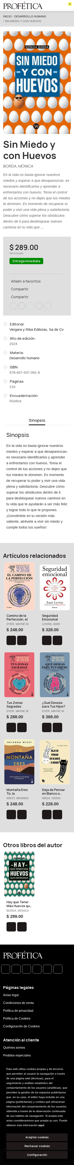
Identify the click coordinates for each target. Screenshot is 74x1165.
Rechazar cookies (37, 1146)
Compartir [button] (19, 289)
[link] (22, 640)
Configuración (37, 1155)
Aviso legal (11, 995)
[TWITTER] (26, 969)
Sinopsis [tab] (37, 420)
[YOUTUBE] (57, 969)
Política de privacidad (18, 1010)
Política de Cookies (16, 1018)
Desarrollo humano (30, 16)
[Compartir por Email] (39, 305)
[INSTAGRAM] (37, 969)
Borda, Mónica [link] (18, 166)
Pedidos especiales (17, 1055)
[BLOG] (47, 969)
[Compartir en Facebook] (13, 305)
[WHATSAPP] (5, 969)
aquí (41, 1125)
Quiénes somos (14, 1047)
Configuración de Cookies (21, 1026)
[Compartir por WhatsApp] (30, 305)
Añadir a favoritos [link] (26, 281)
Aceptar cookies (37, 1137)
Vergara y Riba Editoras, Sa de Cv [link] (36, 330)
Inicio (7, 16)
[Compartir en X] (21, 305)
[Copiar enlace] (47, 305)
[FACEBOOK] (16, 969)
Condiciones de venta (18, 1003)
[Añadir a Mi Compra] (11, 640)
